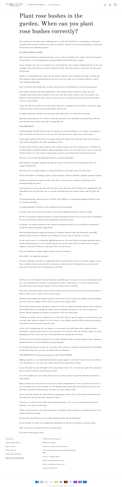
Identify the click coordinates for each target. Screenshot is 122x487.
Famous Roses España (58, 486)
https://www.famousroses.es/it (53, 460)
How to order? (11, 446)
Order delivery (11, 450)
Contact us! (10, 439)
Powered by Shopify (69, 486)
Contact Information (50, 468)
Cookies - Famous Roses (51, 457)
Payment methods (49, 442)
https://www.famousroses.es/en (54, 464)
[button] (36, 4)
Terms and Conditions (14, 454)
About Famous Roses (13, 442)
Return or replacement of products (55, 446)
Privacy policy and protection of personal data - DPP (60, 451)
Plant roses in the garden (15, 458)
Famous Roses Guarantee (52, 439)
